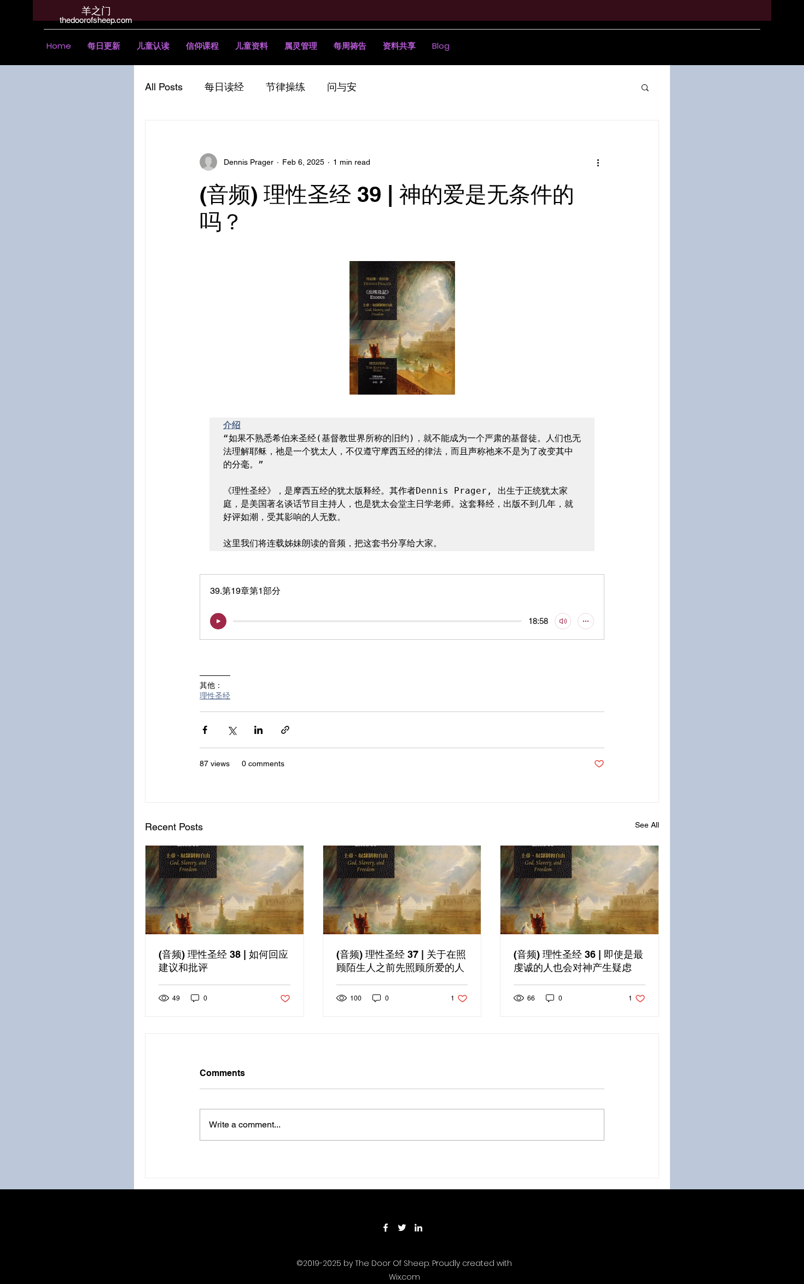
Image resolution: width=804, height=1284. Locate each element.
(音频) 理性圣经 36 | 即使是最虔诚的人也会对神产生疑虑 (578, 960)
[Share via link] (285, 730)
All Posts (164, 86)
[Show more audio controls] (586, 621)
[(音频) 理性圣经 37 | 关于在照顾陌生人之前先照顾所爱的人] (402, 890)
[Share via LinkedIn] (258, 730)
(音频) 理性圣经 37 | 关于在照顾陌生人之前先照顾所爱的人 (401, 960)
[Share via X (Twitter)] (231, 730)
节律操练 (285, 86)
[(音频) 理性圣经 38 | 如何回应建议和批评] (224, 890)
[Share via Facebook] (205, 730)
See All (647, 824)
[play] (218, 621)
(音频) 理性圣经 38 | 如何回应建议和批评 (223, 960)
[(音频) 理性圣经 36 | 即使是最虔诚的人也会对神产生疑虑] (579, 890)
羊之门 (96, 10)
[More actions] (597, 162)
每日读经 (224, 86)
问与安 (342, 86)
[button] (153, 46)
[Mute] (563, 621)
